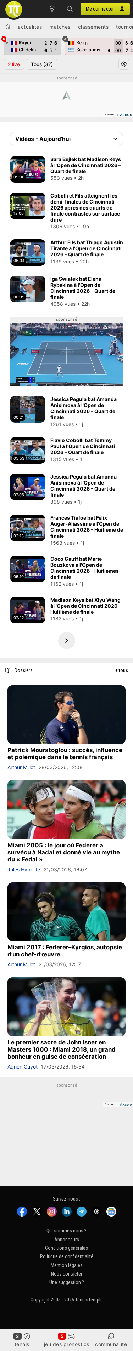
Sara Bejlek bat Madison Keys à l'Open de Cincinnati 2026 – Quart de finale (85, 165)
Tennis (22, 1344)
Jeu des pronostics (66, 1344)
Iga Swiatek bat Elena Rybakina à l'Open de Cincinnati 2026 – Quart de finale (82, 288)
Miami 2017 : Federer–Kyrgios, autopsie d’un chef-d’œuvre (64, 951)
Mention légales (67, 1265)
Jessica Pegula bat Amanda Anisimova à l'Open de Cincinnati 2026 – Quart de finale (83, 408)
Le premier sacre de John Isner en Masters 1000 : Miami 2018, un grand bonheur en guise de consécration (61, 1049)
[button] (70, 9)
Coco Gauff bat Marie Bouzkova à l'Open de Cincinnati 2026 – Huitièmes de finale (84, 568)
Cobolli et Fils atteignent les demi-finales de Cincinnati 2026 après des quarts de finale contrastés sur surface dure (85, 208)
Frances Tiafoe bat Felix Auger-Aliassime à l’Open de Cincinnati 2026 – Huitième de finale (86, 527)
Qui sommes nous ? (66, 1230)
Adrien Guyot (22, 1067)
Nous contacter (66, 1274)
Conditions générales (66, 1248)
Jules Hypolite (23, 869)
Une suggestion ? (66, 1282)
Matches (60, 27)
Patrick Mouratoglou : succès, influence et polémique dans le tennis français (64, 753)
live (14, 64)
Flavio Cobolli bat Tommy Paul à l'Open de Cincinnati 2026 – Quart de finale (82, 446)
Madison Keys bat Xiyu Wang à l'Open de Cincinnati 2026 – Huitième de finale (85, 606)
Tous (42, 64)
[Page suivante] (66, 640)
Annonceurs (66, 1239)
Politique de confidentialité (66, 1256)
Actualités (30, 27)
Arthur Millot (21, 767)
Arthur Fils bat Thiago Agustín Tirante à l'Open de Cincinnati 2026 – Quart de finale (86, 248)
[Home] (7, 26)
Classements (93, 27)
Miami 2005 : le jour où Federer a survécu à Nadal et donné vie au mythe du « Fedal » (63, 852)
